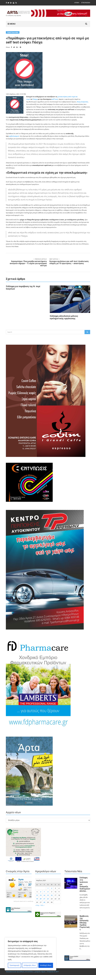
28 (44, 902)
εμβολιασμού (14, 136)
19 (37, 899)
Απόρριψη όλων (30, 965)
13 (40, 895)
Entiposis (50, 972)
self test (55, 99)
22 (48, 899)
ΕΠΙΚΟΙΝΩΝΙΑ (85, 3)
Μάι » (42, 905)
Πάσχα (35, 99)
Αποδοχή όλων (45, 965)
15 (48, 895)
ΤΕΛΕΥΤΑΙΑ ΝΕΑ (12, 32)
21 (44, 899)
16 (51, 895)
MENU (12, 24)
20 (40, 899)
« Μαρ (37, 905)
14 (44, 895)
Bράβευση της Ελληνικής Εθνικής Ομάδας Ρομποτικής (84, 923)
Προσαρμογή (14, 965)
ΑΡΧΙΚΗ (76, 3)
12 (37, 895)
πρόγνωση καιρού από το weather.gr (23, 901)
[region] (30, 953)
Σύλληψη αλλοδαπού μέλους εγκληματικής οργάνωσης (64, 317)
